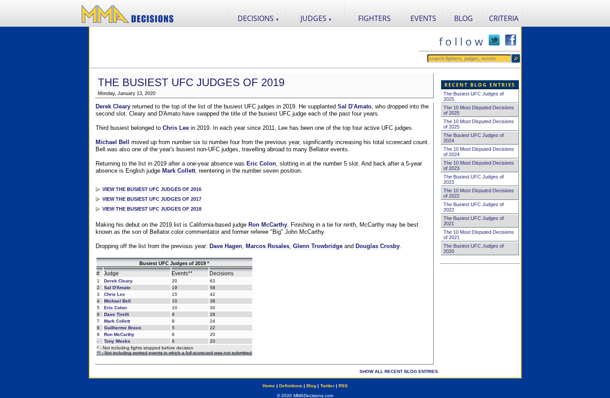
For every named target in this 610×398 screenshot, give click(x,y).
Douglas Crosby (377, 246)
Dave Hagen (225, 246)
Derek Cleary (113, 106)
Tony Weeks (117, 341)
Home (269, 385)
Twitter (327, 385)
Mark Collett (178, 170)
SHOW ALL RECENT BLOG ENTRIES (398, 371)
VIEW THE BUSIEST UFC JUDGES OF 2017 (151, 199)
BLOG (463, 18)
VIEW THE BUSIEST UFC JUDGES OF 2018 (151, 208)
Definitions (290, 385)
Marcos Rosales (267, 246)
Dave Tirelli (116, 314)
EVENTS (423, 18)
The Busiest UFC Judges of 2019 (191, 82)
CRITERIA (503, 18)
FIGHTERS (374, 18)
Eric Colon (261, 163)
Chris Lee (176, 127)
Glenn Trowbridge (318, 246)
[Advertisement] (254, 47)
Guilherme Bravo (122, 327)
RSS (343, 385)
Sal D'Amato (355, 106)
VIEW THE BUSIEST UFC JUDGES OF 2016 (151, 189)
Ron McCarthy (267, 224)
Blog (311, 385)
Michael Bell (113, 142)
